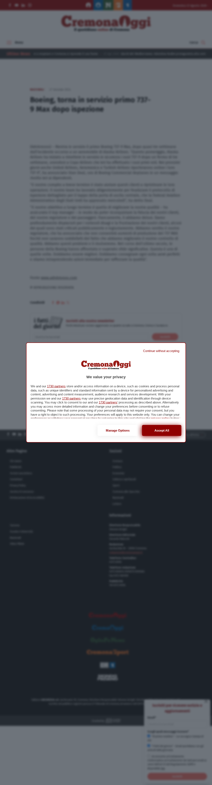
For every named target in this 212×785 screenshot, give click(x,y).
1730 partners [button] (56, 386)
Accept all (161, 430)
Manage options (118, 430)
